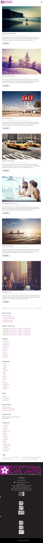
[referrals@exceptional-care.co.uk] (15, 482)
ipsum (25, 35)
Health (4, 373)
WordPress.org (6, 400)
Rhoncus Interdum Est (7, 118)
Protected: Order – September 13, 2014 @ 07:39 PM (20, 328)
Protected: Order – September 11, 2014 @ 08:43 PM (20, 331)
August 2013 (5, 349)
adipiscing (4, 457)
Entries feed (5, 397)
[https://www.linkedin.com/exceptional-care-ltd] (12, 488)
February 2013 (6, 355)
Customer (12, 35)
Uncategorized (6, 387)
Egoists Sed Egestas (7, 315)
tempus (30, 459)
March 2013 (5, 354)
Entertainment (6, 370)
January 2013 (5, 357)
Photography (5, 382)
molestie (12, 459)
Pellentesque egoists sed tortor (9, 203)
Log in (4, 395)
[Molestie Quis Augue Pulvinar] (21, 19)
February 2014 (6, 341)
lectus (4, 459)
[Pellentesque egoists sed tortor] (21, 189)
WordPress (5, 389)
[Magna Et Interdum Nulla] (21, 146)
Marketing (5, 378)
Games (12, 205)
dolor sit (22, 35)
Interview (12, 120)
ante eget (8, 457)
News (4, 381)
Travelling (12, 162)
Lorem (28, 35)
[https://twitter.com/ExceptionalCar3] (14, 487)
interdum (32, 457)
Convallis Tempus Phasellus (8, 76)
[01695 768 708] (19, 480)
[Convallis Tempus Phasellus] (21, 61)
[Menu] (41, 2)
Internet (4, 374)
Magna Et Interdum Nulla (8, 161)
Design (4, 368)
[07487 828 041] (19, 484)
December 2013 (6, 343)
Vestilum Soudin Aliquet (8, 246)
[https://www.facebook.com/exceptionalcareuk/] (12, 485)
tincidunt (35, 459)
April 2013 (5, 352)
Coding (4, 365)
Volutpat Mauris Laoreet (8, 320)
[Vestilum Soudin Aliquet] (21, 231)
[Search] (40, 308)
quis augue (20, 459)
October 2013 (5, 346)
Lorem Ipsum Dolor (6, 292)
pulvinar (18, 459)
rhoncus (25, 459)
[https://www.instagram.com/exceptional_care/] (12, 490)
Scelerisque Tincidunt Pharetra (9, 318)
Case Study (13, 77)
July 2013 (4, 350)
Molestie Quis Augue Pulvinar (9, 33)
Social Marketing (6, 384)
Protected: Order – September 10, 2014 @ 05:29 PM (20, 334)
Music (12, 247)
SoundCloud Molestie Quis (8, 321)
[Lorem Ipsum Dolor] (21, 275)
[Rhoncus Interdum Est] (21, 104)
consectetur (18, 35)
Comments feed (6, 399)
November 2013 (6, 344)
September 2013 (6, 347)
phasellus (15, 459)
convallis (21, 457)
